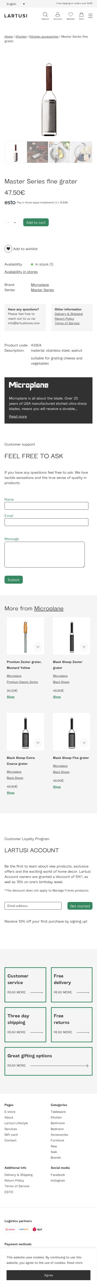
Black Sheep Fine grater (71, 758)
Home (9, 37)
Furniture (57, 1140)
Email (9, 516)
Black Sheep (61, 682)
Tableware (58, 1112)
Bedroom (57, 1129)
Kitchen (21, 37)
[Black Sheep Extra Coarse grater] (25, 731)
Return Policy (64, 319)
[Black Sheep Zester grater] (71, 635)
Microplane (40, 285)
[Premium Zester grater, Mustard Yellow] (25, 635)
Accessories (59, 1135)
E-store (10, 1112)
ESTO (9, 1192)
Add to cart (36, 222)
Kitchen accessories (44, 37)
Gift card (11, 1135)
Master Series (42, 290)
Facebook (58, 1175)
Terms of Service (67, 323)
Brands (56, 1158)
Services (11, 1129)
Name (9, 499)
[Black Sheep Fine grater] (71, 731)
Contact (10, 1140)
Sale (54, 1152)
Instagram (58, 1180)
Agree (48, 1275)
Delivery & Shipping (69, 314)
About (9, 1117)
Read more (75, 1263)
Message (12, 539)
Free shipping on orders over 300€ (74, 3)
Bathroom (58, 1123)
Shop (11, 697)
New (54, 1146)
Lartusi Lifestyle (16, 1123)
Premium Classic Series (22, 682)
